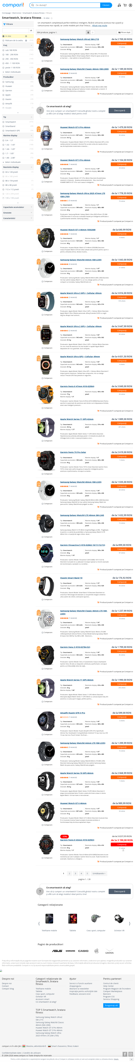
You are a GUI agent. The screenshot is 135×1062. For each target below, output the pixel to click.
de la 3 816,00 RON (122, 293)
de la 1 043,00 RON (122, 259)
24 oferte (122, 168)
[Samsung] (70, 951)
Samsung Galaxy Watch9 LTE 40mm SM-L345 (82, 515)
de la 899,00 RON (122, 545)
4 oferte (122, 364)
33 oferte (122, 811)
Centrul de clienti (111, 983)
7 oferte (122, 460)
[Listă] (88, 32)
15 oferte (122, 523)
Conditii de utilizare (32, 1053)
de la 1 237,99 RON (122, 610)
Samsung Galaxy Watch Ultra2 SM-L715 (79, 39)
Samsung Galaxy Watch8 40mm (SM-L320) (81, 482)
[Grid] (92, 32)
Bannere (107, 994)
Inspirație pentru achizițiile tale (83, 991)
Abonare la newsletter (79, 988)
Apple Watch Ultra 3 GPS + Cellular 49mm (81, 293)
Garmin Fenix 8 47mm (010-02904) (77, 386)
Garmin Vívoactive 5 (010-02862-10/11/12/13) (82, 545)
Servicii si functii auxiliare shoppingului (80, 984)
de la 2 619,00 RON (122, 452)
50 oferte (122, 586)
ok (31, 30)
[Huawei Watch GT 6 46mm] (48, 812)
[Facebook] (125, 1054)
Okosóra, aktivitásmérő (36, 1046)
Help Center (108, 986)
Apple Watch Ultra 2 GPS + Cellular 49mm (81, 326)
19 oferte (122, 619)
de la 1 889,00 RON (122, 419)
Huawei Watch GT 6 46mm (73, 803)
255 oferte (122, 688)
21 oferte (122, 268)
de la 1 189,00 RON (122, 69)
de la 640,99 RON (122, 229)
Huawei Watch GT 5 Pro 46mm (75, 160)
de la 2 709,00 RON (122, 39)
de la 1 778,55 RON (122, 193)
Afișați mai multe (99, 25)
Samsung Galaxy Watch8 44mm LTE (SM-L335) (82, 743)
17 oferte (122, 47)
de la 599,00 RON (122, 712)
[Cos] (125, 5)
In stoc (47, 18)
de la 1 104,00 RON (122, 160)
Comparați (122, 43)
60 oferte (122, 334)
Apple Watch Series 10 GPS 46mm (76, 773)
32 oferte (122, 135)
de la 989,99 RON (122, 803)
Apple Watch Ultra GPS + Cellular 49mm (80, 356)
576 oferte (122, 301)
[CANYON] (109, 951)
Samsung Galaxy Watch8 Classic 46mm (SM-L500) (84, 69)
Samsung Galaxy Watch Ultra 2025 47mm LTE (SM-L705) (48, 1034)
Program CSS (109, 996)
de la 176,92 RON (122, 577)
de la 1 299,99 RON (122, 743)
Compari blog (8, 988)
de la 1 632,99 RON (122, 515)
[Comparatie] (119, 5)
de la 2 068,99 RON (122, 773)
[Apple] (96, 951)
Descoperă (119, 110)
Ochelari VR (119, 930)
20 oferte (122, 394)
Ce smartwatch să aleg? (59, 106)
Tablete (72, 930)
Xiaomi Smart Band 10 (71, 577)
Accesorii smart (42, 999)
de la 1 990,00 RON (122, 679)
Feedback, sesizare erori (80, 994)
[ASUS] (57, 951)
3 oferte (122, 721)
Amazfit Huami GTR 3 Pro (72, 712)
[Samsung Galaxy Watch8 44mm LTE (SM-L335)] (48, 751)
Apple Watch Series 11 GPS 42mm (76, 419)
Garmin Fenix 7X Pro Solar (73, 452)
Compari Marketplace (112, 991)
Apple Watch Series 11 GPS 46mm (76, 680)
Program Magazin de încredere (117, 988)
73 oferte (122, 201)
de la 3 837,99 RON (122, 836)
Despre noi (7, 983)
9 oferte (122, 237)
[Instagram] (130, 1054)
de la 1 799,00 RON (122, 647)
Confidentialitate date (11, 1053)
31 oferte (122, 77)
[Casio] (83, 951)
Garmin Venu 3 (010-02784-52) (75, 647)
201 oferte (122, 427)
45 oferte (122, 655)
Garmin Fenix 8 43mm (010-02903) (77, 840)
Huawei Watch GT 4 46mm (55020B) (78, 229)
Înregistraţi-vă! (111, 1005)
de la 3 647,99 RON (122, 326)
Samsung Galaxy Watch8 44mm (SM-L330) (81, 259)
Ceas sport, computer (96, 930)
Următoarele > (99, 873)
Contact (5, 986)
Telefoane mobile (49, 930)
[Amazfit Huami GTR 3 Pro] (48, 721)
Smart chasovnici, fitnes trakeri (65, 1046)
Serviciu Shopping (111, 999)
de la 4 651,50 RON (122, 356)
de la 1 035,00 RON (122, 482)
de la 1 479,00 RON (122, 127)
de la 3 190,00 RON (122, 840)
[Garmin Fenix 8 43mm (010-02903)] (48, 845)
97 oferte (122, 553)
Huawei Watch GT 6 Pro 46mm (75, 127)
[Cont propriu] (130, 5)
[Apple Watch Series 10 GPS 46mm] (48, 781)
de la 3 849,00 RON (122, 386)
